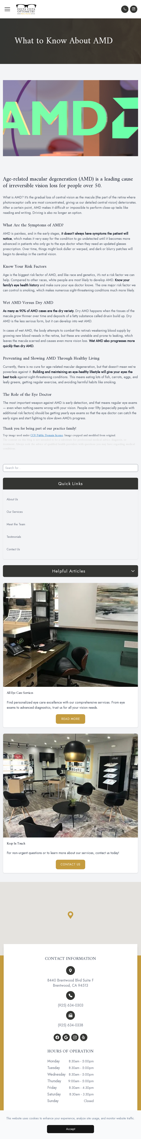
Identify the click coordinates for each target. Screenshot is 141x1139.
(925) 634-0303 (70, 1005)
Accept (70, 1129)
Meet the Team (16, 524)
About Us (12, 499)
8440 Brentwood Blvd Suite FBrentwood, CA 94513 (70, 983)
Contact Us (13, 549)
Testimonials (14, 537)
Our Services (15, 512)
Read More (70, 719)
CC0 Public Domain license (46, 435)
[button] (7, 9)
